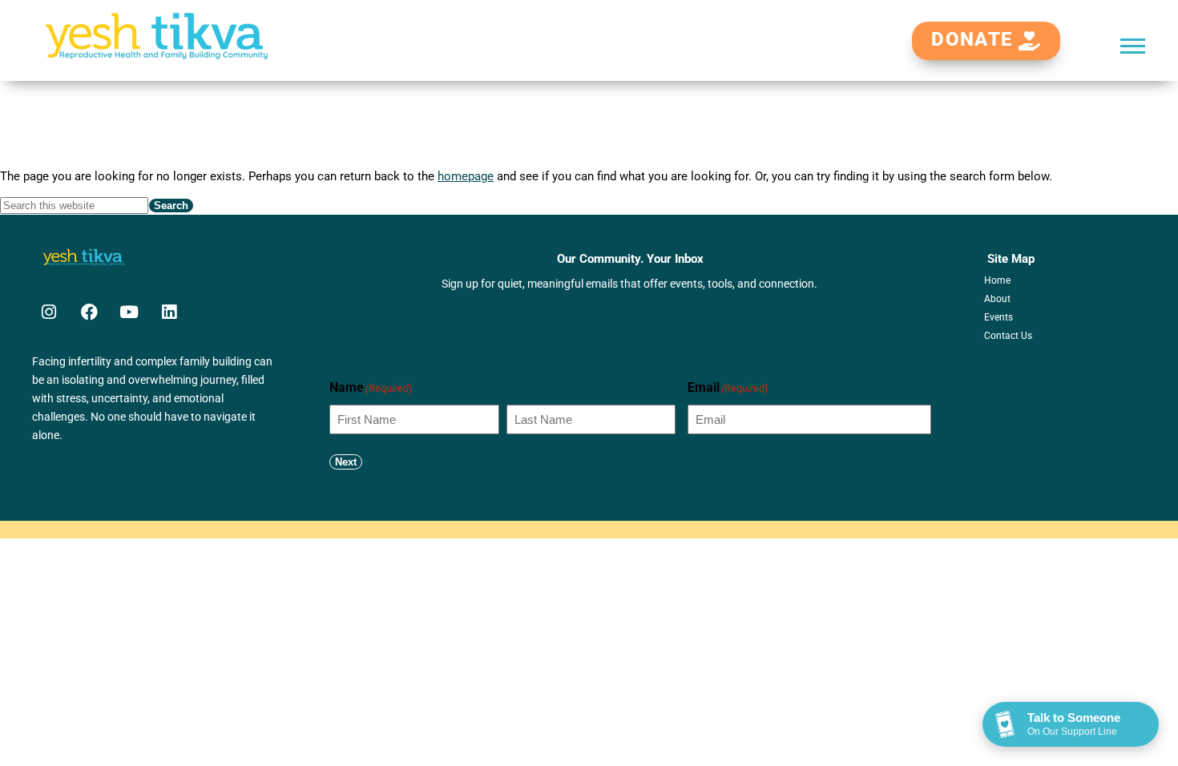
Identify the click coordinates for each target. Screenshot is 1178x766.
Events (998, 317)
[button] (1132, 45)
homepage (466, 176)
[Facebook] (89, 312)
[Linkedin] (169, 312)
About (997, 298)
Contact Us (1008, 335)
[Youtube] (129, 312)
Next (346, 462)
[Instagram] (49, 312)
